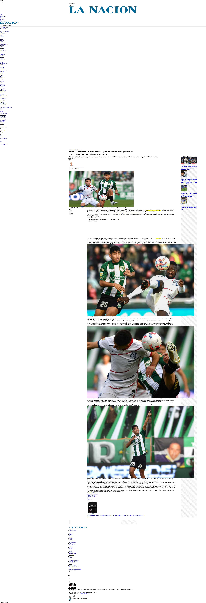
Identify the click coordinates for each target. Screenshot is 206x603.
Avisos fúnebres (3, 103)
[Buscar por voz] (204, 25)
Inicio (2, 14)
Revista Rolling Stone (4, 119)
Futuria (1, 39)
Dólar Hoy (2, 40)
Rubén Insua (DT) (91, 495)
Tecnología (2, 84)
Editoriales (2, 67)
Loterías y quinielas (4, 88)
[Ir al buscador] (70, 5)
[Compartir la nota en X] (71, 214)
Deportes (76, 150)
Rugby (1, 75)
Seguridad (2, 55)
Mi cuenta (3, 21)
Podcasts (2, 89)
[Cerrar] (18, 23)
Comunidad (2, 59)
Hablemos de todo (4, 63)
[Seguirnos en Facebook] (69, 572)
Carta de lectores (3, 106)
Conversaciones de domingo (6, 107)
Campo (1, 41)
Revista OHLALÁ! (3, 113)
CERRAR (1, 0)
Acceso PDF (2, 100)
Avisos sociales (3, 104)
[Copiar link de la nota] (69, 212)
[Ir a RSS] (69, 582)
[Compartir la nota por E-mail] (72, 214)
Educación (2, 57)
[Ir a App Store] (72, 588)
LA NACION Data (3, 34)
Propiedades (2, 43)
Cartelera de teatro (4, 97)
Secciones (3, 16)
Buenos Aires (2, 54)
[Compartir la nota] (69, 211)
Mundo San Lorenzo (92, 496)
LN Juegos (2, 81)
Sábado (1, 108)
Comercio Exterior (3, 44)
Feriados (1, 86)
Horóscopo (2, 85)
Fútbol (1, 73)
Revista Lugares (3, 116)
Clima (1, 32)
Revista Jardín (2, 120)
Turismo (1, 82)
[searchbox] (103, 25)
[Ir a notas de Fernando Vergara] (122, 164)
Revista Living (2, 117)
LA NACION (71, 150)
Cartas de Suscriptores (4, 70)
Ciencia (1, 62)
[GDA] (72, 597)
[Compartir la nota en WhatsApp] (71, 211)
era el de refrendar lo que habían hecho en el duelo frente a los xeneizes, (128, 213)
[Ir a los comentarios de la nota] (71, 209)
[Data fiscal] (70, 601)
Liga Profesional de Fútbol (92, 494)
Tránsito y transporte (4, 31)
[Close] (69, 520)
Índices (1, 46)
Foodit (2, 18)
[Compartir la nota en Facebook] (69, 214)
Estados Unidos (3, 50)
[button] (103, 83)
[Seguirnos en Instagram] (69, 578)
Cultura (1, 58)
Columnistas (2, 68)
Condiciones (83, 593)
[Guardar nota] (69, 209)
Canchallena (2, 77)
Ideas (1, 110)
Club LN (2, 19)
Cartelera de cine (3, 95)
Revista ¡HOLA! (3, 115)
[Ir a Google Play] (72, 585)
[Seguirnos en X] (69, 575)
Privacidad (88, 593)
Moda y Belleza (3, 90)
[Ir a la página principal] (103, 13)
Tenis (1, 76)
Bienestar (2, 61)
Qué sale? (2, 94)
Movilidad (2, 45)
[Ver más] (87, 498)
